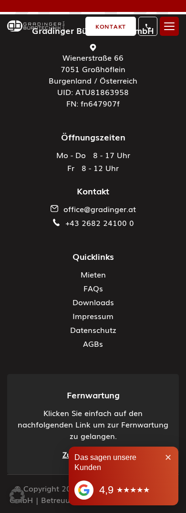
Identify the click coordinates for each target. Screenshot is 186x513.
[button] (17, 496)
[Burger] (169, 26)
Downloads (93, 302)
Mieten (93, 274)
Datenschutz (93, 329)
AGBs (93, 343)
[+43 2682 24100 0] (147, 26)
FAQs (93, 288)
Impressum (93, 315)
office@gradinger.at (99, 208)
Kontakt (110, 26)
